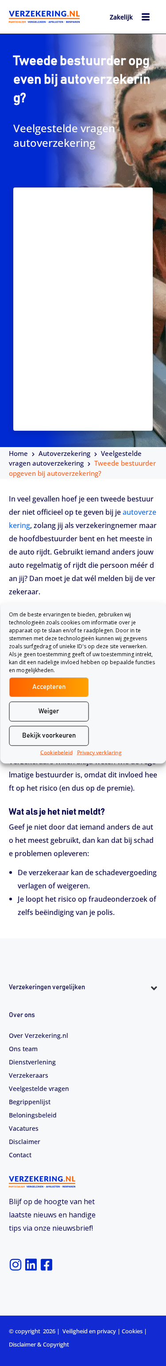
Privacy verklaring (99, 752)
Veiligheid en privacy (89, 1331)
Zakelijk (121, 17)
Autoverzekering (64, 453)
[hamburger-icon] (146, 18)
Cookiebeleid (56, 752)
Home (18, 453)
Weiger (49, 711)
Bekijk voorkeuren (49, 735)
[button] (83, 1003)
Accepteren (49, 687)
